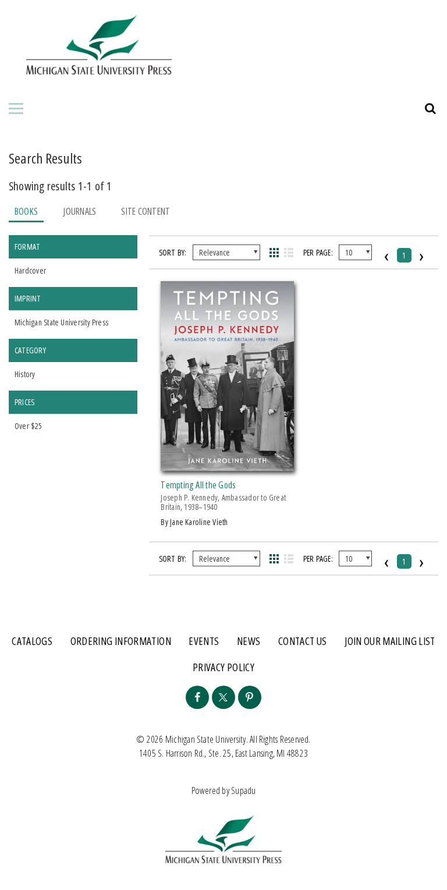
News (248, 641)
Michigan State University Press (61, 322)
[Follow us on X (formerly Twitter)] (223, 697)
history (25, 374)
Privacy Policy (223, 667)
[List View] (289, 252)
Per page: (318, 252)
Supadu (243, 790)
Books (26, 211)
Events (204, 641)
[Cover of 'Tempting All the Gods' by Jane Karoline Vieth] (227, 464)
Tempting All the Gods (198, 484)
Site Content (145, 211)
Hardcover (30, 270)
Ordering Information (120, 641)
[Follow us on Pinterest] (249, 697)
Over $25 (28, 425)
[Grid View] (274, 252)
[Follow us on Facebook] (197, 697)
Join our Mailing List (390, 641)
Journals (79, 211)
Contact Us (302, 641)
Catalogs (32, 641)
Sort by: (173, 252)
